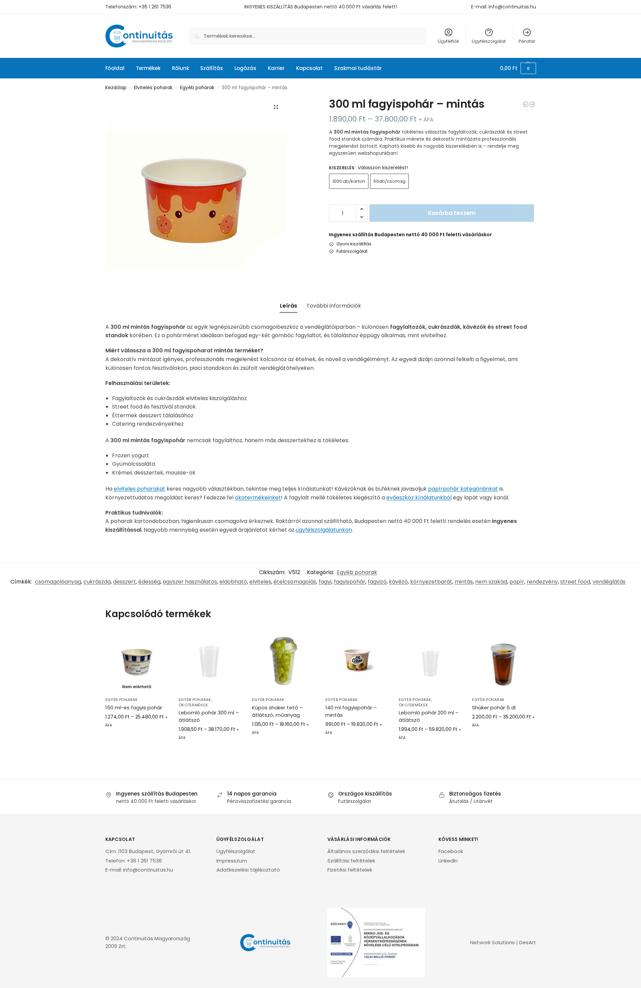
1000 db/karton (348, 181)
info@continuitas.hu (512, 6)
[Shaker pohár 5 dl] (503, 661)
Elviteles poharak (153, 87)
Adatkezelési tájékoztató (248, 869)
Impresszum (231, 860)
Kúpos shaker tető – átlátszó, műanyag (277, 711)
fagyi (325, 582)
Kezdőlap (116, 87)
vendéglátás (609, 582)
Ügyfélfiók (448, 41)
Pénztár (527, 41)
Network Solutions (492, 942)
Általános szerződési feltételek (366, 851)
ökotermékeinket (258, 497)
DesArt (527, 942)
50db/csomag (389, 181)
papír (516, 582)
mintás (464, 582)
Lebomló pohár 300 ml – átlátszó (209, 716)
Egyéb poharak (197, 87)
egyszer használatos (190, 582)
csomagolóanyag (58, 582)
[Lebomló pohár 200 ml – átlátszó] (430, 661)
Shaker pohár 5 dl (493, 707)
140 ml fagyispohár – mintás (351, 711)
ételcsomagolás (295, 582)
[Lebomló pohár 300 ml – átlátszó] (210, 661)
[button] (518, 68)
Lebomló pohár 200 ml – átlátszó (429, 716)
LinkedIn (448, 860)
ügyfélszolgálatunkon (324, 530)
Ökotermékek (193, 705)
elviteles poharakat (139, 489)
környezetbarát (431, 582)
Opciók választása (136, 740)
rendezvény (542, 582)
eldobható (233, 582)
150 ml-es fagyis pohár (133, 707)
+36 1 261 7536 (155, 6)
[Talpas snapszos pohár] (525, 104)
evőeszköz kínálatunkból (419, 497)
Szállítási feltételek (351, 860)
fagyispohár (349, 582)
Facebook (450, 851)
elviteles (260, 582)
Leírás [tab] (288, 306)
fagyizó (377, 582)
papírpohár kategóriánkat (463, 489)
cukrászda (97, 582)
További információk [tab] (334, 306)
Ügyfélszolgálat (489, 41)
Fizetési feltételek (349, 869)
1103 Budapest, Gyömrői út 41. (154, 851)
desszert (124, 582)
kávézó (398, 582)
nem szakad (491, 582)
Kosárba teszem (452, 213)
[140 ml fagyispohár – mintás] (357, 661)
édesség (149, 582)
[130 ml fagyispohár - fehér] (532, 104)
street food (575, 582)
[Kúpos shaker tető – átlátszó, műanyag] (283, 661)
